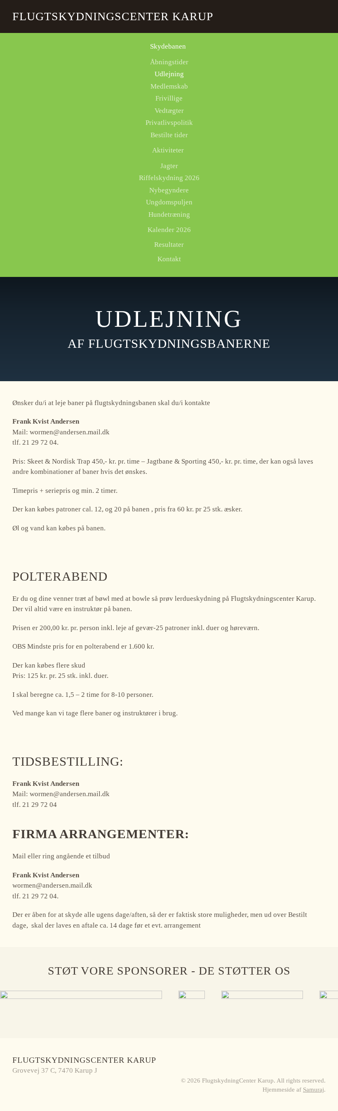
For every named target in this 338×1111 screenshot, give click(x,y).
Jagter (169, 166)
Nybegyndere (169, 190)
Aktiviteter (168, 150)
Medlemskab (169, 86)
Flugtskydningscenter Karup (113, 16)
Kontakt (169, 259)
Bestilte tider (169, 135)
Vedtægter (169, 111)
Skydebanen (168, 46)
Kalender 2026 (169, 230)
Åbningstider (169, 62)
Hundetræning (169, 214)
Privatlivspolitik (169, 123)
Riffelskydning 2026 (169, 178)
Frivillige (169, 98)
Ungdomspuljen (169, 202)
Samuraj (313, 1089)
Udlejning (169, 74)
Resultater (169, 244)
